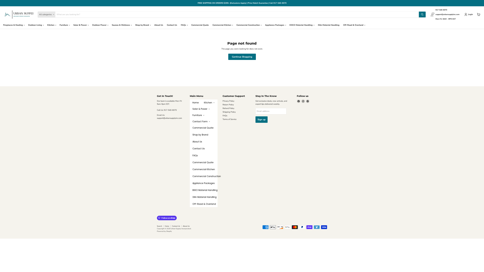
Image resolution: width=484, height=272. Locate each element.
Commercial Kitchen (222, 25)
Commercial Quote (200, 25)
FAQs (184, 25)
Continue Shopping (242, 56)
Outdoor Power (99, 25)
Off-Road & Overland (353, 25)
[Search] (422, 14)
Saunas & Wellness (121, 25)
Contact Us (172, 25)
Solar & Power (80, 25)
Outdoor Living (35, 25)
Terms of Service (229, 119)
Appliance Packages (275, 25)
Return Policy (228, 104)
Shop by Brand (142, 25)
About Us (158, 25)
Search (159, 226)
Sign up (262, 119)
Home (167, 226)
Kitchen (51, 25)
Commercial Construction (248, 25)
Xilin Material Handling (328, 25)
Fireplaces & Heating (13, 25)
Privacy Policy (228, 101)
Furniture (64, 25)
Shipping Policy (229, 112)
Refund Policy (228, 108)
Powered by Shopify (164, 231)
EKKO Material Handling (301, 25)
